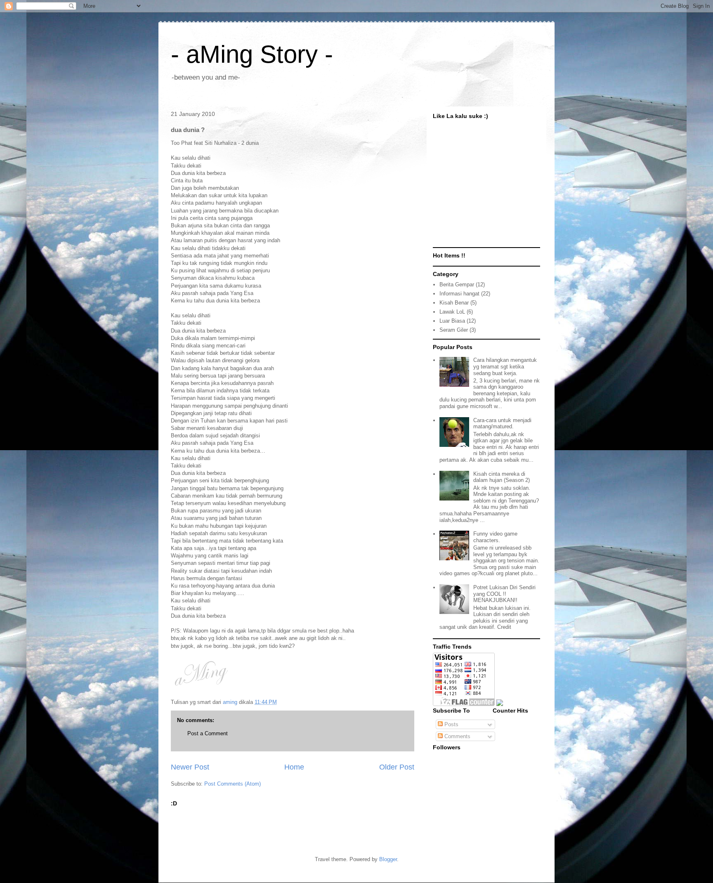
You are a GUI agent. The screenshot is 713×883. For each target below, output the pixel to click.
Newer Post (190, 767)
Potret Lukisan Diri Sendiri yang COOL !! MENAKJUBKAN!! (504, 593)
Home (294, 767)
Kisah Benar (454, 303)
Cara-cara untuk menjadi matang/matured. (502, 423)
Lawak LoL (452, 312)
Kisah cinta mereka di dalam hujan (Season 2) (501, 477)
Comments (456, 736)
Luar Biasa (452, 321)
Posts (450, 724)
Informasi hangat (459, 293)
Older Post (396, 767)
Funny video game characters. (495, 537)
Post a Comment (207, 733)
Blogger (388, 859)
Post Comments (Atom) (232, 784)
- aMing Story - (252, 54)
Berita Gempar (456, 284)
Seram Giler (453, 330)
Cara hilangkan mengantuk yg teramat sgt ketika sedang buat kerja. (505, 366)
